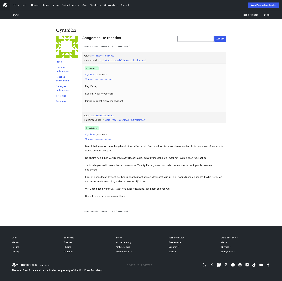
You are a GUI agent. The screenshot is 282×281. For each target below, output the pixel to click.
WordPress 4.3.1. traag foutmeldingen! (125, 60)
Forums (15, 14)
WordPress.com (230, 237)
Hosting (15, 247)
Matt (224, 242)
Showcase (69, 237)
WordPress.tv (124, 251)
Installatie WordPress (102, 55)
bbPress (226, 247)
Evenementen (175, 242)
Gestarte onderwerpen (62, 69)
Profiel (59, 61)
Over (14, 237)
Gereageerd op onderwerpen (63, 88)
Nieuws (15, 242)
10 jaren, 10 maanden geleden (99, 79)
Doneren (174, 247)
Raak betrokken (176, 237)
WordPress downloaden (263, 5)
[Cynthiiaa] (67, 47)
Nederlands (45, 265)
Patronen (68, 251)
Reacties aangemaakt (62, 79)
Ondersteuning (123, 242)
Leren (119, 237)
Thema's (68, 242)
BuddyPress (228, 251)
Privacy (15, 251)
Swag (173, 251)
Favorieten (61, 101)
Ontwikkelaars (123, 247)
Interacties (61, 95)
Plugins (67, 247)
